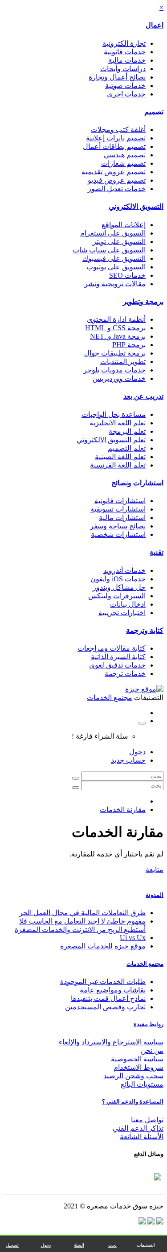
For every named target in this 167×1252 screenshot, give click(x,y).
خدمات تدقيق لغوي (117, 665)
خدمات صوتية (125, 85)
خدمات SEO (127, 275)
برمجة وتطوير (143, 301)
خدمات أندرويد (124, 570)
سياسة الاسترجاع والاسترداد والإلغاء (111, 1042)
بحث (112, 1245)
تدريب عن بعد (143, 396)
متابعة (154, 869)
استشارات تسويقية (118, 509)
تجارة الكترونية (124, 43)
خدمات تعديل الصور (117, 188)
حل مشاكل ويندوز (119, 587)
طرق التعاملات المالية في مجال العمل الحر (82, 912)
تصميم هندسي (125, 155)
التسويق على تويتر (119, 241)
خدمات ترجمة (125, 673)
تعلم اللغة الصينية (120, 456)
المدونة (154, 895)
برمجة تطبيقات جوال (115, 353)
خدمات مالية (127, 60)
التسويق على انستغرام (113, 233)
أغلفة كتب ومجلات (118, 129)
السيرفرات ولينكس (117, 596)
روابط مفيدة (148, 1024)
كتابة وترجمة (144, 630)
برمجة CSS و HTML (115, 328)
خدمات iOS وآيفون (118, 579)
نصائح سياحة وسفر (118, 526)
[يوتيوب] (150, 1222)
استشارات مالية (122, 517)
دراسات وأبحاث (123, 68)
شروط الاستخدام (138, 1067)
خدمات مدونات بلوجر (114, 370)
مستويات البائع (142, 1084)
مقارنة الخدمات (123, 809)
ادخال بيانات (128, 604)
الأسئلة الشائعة (141, 1136)
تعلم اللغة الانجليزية (118, 423)
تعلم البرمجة (127, 431)
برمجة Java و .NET (118, 336)
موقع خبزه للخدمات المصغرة (103, 946)
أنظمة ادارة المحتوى (116, 319)
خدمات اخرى (126, 94)
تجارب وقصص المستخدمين (105, 1007)
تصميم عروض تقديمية (113, 172)
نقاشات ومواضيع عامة (113, 990)
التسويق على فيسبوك (114, 258)
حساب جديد (128, 760)
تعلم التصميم (127, 448)
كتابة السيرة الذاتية (118, 656)
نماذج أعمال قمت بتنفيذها (108, 998)
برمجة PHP (129, 344)
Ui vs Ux (133, 937)
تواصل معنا (147, 1120)
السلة (79, 1245)
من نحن (152, 1050)
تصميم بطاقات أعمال (114, 146)
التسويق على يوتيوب (116, 267)
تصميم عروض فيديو (117, 180)
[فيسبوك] (159, 1222)
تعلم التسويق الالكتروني (111, 440)
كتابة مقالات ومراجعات (111, 648)
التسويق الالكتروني (136, 206)
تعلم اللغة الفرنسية (118, 465)
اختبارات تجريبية (122, 612)
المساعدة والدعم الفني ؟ (132, 1101)
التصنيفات (146, 1245)
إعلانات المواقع (124, 224)
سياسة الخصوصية (137, 1059)
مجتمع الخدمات (144, 963)
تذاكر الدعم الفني (138, 1128)
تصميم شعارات (123, 163)
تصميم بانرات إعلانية (116, 138)
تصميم (153, 112)
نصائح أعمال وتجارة (117, 77)
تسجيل (12, 1245)
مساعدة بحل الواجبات (113, 414)
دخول (137, 752)
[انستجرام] (142, 1222)
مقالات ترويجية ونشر (115, 284)
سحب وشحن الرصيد (133, 1076)
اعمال (154, 25)
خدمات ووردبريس (119, 378)
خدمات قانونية (125, 52)
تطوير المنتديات (123, 361)
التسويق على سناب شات (109, 250)
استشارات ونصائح (137, 483)
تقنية (156, 552)
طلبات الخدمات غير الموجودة (103, 981)
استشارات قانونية (120, 500)
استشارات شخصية (118, 534)
